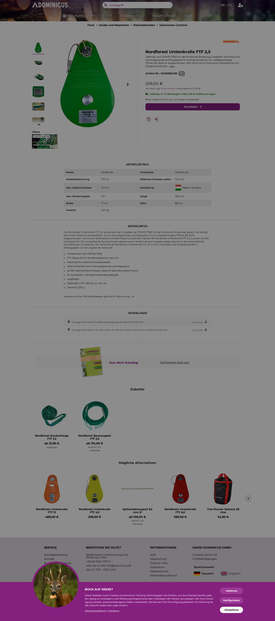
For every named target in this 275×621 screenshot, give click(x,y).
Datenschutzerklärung (95, 611)
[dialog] (137, 310)
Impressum (113, 611)
